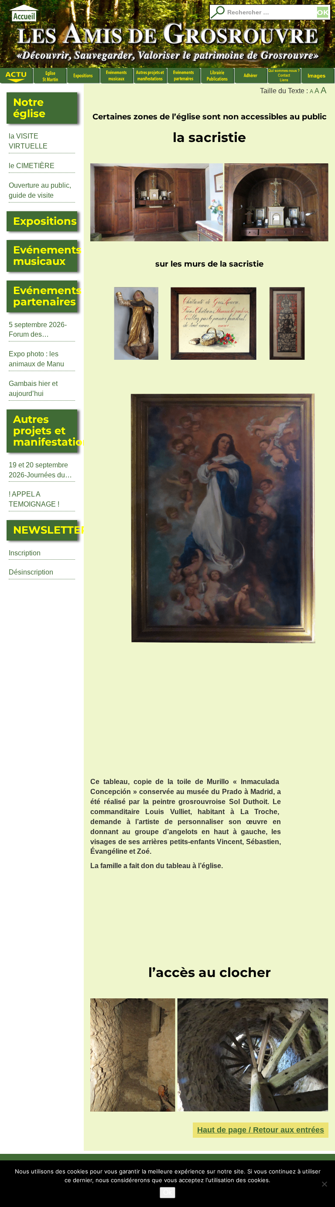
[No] (324, 1184)
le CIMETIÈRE (32, 165)
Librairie (218, 76)
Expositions (84, 76)
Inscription (25, 553)
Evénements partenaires (184, 76)
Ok (167, 1192)
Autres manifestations (151, 76)
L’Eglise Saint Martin (50, 76)
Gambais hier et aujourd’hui (33, 388)
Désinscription (31, 572)
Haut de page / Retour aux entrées (260, 1130)
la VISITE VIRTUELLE (28, 141)
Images (318, 76)
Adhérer (251, 76)
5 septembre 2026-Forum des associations (38, 330)
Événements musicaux (117, 76)
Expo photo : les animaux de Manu (36, 359)
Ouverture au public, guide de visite (40, 190)
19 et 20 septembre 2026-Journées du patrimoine (38, 470)
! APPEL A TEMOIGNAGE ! (34, 499)
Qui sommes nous (284, 76)
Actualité (17, 76)
